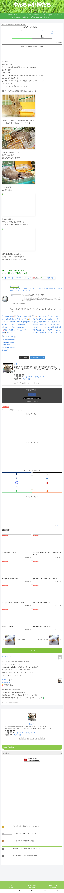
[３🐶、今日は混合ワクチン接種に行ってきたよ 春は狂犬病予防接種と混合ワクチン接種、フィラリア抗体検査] (39, 324)
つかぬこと (26, 379)
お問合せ (53, 887)
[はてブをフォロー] (23, 383)
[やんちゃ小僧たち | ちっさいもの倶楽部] (16, 297)
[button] (42, 37)
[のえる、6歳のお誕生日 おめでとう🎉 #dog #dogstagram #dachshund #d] (24, 324)
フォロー (32, 394)
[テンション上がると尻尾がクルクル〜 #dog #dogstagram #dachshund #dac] (9, 345)
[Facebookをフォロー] (20, 383)
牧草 (11, 887)
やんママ (17, 364)
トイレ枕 (17, 410)
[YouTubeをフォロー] (28, 383)
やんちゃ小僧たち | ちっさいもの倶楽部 (33, 295)
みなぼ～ (5, 656)
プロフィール (53, 885)
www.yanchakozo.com (19, 303)
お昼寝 (10, 410)
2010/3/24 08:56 (6, 659)
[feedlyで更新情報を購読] (36, 383)
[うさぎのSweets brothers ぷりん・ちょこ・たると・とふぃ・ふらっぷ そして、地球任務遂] (55, 324)
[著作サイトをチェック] (15, 383)
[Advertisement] (32, 54)
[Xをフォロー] (18, 383)
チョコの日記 (6, 406)
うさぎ (4, 410)
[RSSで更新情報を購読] (39, 383)
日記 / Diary (32, 885)
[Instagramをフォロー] (25, 383)
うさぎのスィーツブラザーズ (34, 377)
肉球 (22, 410)
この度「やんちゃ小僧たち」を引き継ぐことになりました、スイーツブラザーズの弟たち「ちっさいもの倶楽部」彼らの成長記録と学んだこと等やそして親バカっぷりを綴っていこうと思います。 (41, 299)
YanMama (5, 680)
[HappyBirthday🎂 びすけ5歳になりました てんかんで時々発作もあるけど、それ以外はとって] (9, 324)
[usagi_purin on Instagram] (5, 299)
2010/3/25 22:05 (6, 682)
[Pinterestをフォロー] (33, 383)
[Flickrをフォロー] (31, 383)
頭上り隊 (32, 887)
